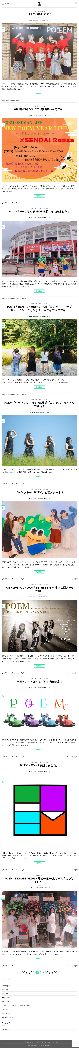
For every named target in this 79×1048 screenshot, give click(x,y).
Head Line (37, 11)
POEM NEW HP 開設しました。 (39, 765)
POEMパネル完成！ (39, 13)
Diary (3, 993)
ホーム (22, 1042)
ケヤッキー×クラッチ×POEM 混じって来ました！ (39, 211)
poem (48, 887)
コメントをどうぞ (72, 579)
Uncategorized (7, 1017)
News (43, 11)
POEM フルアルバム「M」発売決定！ (39, 681)
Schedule (56, 1042)
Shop (38, 1042)
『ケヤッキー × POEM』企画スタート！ (39, 492)
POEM (48, 20)
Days (3, 990)
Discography (46, 1042)
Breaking (5, 986)
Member (33, 1042)
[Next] (55, 972)
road (3, 1009)
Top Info (43, 106)
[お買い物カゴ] (75, 3)
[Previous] (23, 972)
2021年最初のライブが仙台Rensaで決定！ (39, 109)
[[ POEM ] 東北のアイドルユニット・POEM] (40, 4)
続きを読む (40, 93)
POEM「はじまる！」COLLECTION (15, 1005)
